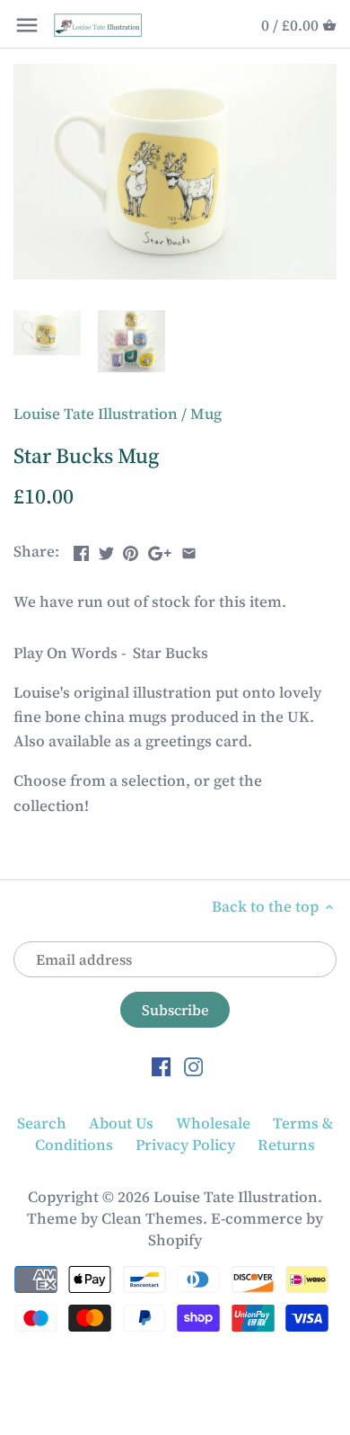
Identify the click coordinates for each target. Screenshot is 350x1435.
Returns (286, 1144)
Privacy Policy (185, 1144)
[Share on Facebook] (81, 549)
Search (41, 1123)
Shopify (175, 1240)
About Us (121, 1123)
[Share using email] (189, 549)
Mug (206, 413)
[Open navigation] (26, 25)
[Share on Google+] (159, 549)
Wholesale (213, 1123)
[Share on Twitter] (106, 549)
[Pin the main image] (130, 549)
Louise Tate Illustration (95, 413)
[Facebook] (161, 1065)
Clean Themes (152, 1218)
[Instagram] (193, 1065)
